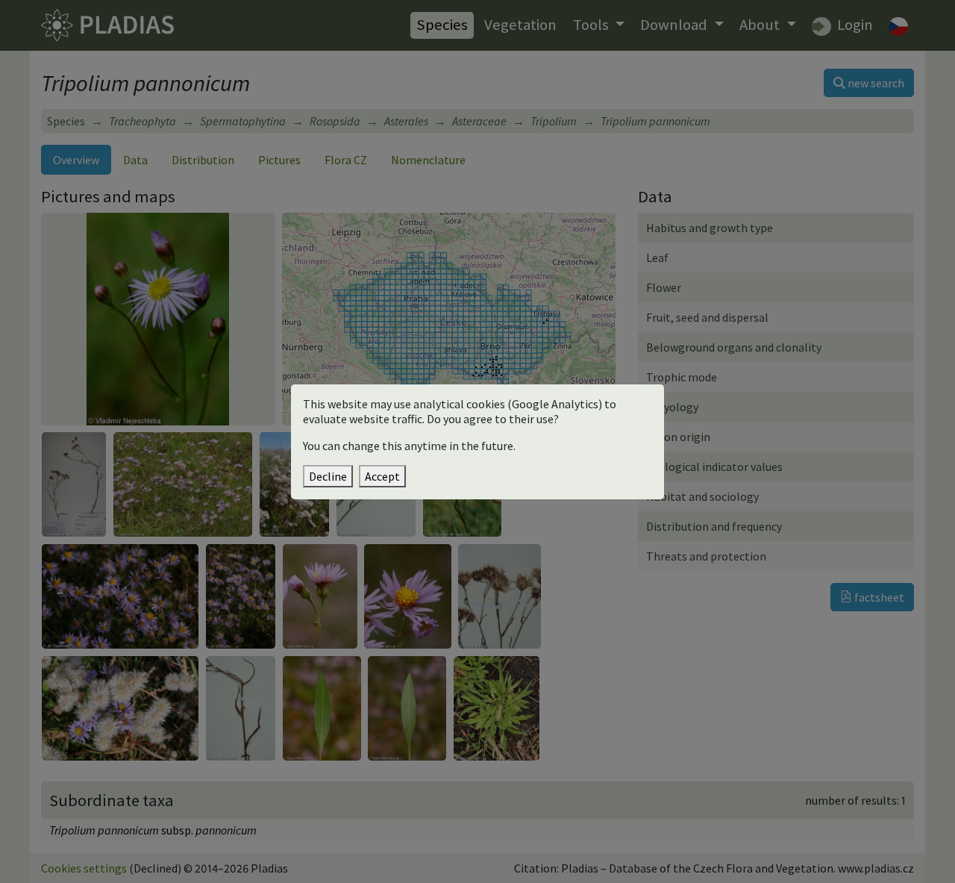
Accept (382, 476)
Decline (328, 476)
